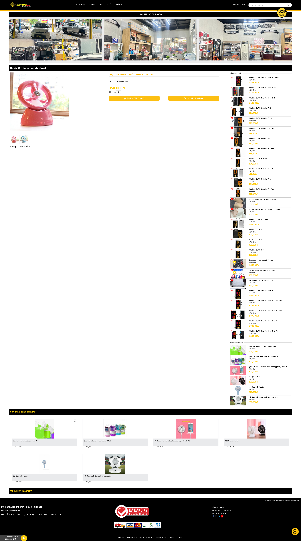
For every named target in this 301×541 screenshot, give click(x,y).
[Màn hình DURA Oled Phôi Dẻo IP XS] (238, 91)
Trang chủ (80, 4)
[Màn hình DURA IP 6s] (238, 233)
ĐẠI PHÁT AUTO (95, 4)
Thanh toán (150, 537)
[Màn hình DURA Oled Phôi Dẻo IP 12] (238, 294)
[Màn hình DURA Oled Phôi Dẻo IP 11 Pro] (238, 334)
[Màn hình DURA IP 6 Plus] (238, 243)
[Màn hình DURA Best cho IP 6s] (238, 182)
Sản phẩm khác (161, 537)
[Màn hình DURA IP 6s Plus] (238, 223)
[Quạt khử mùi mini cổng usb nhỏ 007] (238, 350)
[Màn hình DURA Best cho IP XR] (238, 121)
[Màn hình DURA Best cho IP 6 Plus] (238, 193)
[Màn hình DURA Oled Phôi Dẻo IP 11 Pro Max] (238, 314)
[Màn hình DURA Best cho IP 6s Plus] (238, 172)
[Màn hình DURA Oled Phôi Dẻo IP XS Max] (238, 81)
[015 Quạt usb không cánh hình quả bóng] (238, 400)
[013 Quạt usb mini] (238, 380)
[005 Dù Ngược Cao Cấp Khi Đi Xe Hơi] (238, 274)
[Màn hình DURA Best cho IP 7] (238, 162)
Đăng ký (244, 4)
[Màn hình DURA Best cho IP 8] (238, 142)
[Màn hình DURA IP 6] (238, 253)
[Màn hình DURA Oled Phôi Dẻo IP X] (238, 101)
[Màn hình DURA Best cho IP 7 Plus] (238, 152)
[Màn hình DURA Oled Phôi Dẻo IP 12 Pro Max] (238, 304)
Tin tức (108, 4)
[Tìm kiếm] (287, 5)
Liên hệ (119, 4)
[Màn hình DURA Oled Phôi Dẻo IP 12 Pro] (238, 324)
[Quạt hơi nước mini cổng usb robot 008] (238, 360)
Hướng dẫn (140, 537)
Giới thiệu (130, 537)
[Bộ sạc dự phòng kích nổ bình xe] (238, 263)
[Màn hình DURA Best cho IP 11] (238, 111)
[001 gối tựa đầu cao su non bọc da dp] (238, 203)
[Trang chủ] (37, 5)
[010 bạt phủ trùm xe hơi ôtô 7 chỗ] (238, 284)
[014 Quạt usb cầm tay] (238, 390)
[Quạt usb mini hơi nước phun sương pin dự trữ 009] (238, 370)
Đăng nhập (235, 4)
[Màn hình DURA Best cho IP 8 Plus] (238, 132)
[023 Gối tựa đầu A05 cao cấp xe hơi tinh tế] (238, 213)
